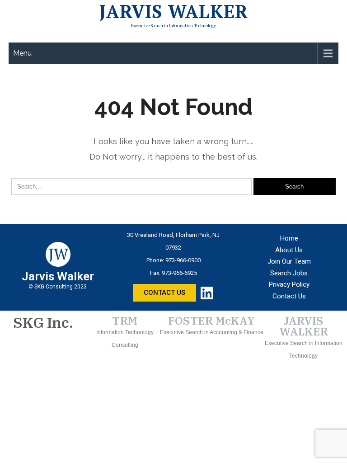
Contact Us (289, 296)
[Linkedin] (207, 293)
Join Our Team (289, 261)
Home (289, 238)
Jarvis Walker (173, 11)
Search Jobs (289, 273)
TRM (125, 320)
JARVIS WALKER (303, 326)
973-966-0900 (183, 260)
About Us (289, 250)
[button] (164, 293)
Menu (22, 53)
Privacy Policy (289, 284)
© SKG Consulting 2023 (57, 286)
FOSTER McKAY (211, 320)
